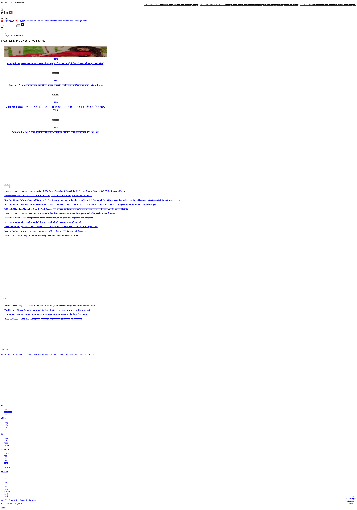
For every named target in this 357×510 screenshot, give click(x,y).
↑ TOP (3, 508)
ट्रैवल (5, 456)
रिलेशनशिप (7, 468)
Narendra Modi (26, 355)
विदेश (31, 21)
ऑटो (38, 21)
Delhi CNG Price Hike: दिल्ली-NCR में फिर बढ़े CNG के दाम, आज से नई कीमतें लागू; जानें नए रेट (155, 5)
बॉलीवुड (56, 59)
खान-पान (6, 454)
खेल (42, 21)
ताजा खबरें (7, 185)
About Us (4, 500)
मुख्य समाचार (83, 21)
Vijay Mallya (36, 355)
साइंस (5, 478)
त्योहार (6, 463)
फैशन (5, 458)
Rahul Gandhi (80, 355)
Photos (6, 494)
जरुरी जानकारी (8, 412)
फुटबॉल (6, 443)
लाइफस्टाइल (53, 21)
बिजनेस (76, 21)
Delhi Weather (46, 355)
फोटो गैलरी (66, 21)
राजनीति (6, 410)
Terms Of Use (13, 500)
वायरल (60, 21)
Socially (21, 21)
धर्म (5, 465)
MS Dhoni (72, 355)
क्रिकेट (6, 438)
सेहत (5, 461)
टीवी (5, 427)
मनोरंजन (47, 21)
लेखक (6, 476)
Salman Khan (89, 355)
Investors (32, 500)
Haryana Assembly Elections (11, 355)
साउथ (5, 430)
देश (28, 21)
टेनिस (5, 441)
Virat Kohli (65, 355)
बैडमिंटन (6, 445)
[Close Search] (22, 24)
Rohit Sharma (56, 355)
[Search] (1, 16)
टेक (35, 21)
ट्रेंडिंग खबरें (7, 187)
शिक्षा (5, 414)
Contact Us (24, 500)
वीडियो (71, 21)
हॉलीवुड (6, 425)
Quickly (10, 21)
